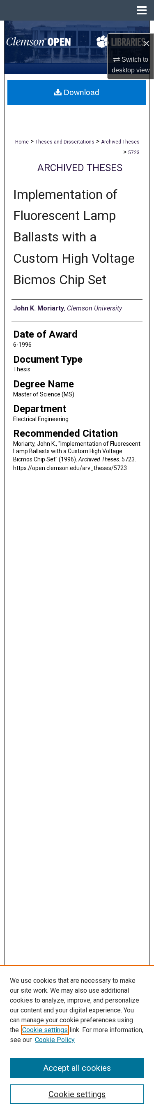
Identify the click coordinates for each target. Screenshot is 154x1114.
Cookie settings (45, 1030)
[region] (77, 1039)
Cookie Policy (55, 1040)
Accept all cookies (77, 1068)
